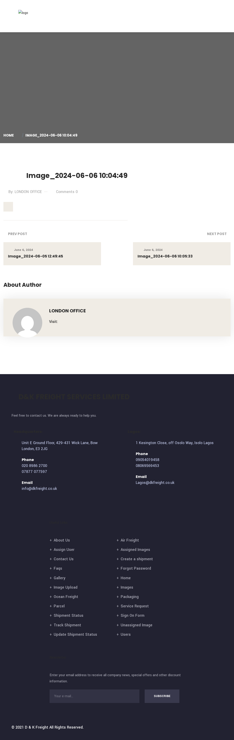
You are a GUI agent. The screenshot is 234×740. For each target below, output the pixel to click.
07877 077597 (34, 471)
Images (127, 587)
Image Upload (65, 587)
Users (126, 634)
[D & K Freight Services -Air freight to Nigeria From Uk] (30, 12)
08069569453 (147, 465)
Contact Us (64, 559)
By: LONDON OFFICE (25, 191)
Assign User (64, 549)
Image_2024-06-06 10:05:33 (165, 256)
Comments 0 (67, 191)
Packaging (130, 596)
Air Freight (130, 540)
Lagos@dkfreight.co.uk (155, 482)
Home (9, 135)
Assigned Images (135, 549)
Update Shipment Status (75, 634)
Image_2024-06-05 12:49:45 (35, 256)
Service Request (135, 606)
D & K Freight (36, 727)
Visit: (53, 321)
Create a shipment (137, 559)
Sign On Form (132, 615)
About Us (62, 540)
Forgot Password (136, 568)
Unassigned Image (136, 625)
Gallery (59, 578)
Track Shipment (67, 625)
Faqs (58, 568)
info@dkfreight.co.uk (39, 488)
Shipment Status (68, 615)
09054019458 (147, 459)
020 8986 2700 (34, 465)
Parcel (59, 606)
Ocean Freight (66, 596)
